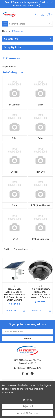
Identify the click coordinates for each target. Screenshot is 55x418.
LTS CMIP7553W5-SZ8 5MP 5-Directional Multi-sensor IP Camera (40, 293)
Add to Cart (12, 311)
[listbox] (23, 249)
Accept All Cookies (27, 413)
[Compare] (42, 14)
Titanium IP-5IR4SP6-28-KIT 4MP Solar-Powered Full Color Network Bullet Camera (14, 294)
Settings (27, 399)
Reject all (27, 406)
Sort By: (7, 249)
